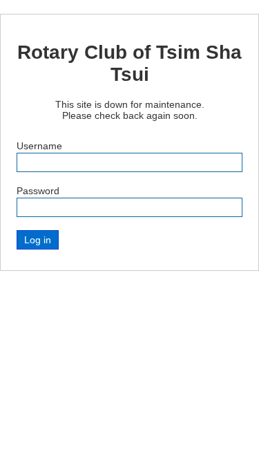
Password (38, 190)
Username (39, 145)
